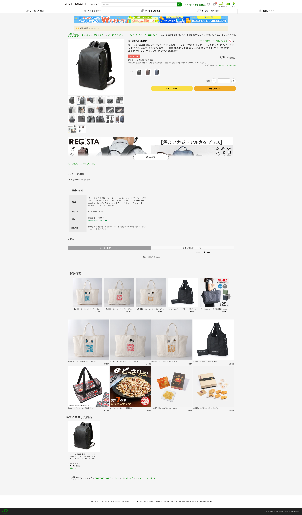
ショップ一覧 (104, 501)
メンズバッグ (127, 478)
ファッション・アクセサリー (93, 35)
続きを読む (151, 157)
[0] (214, 4)
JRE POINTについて (128, 501)
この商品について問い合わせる (215, 41)
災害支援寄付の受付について (91, 28)
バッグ (116, 478)
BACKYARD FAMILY (103, 478)
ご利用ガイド (93, 501)
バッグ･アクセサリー (117, 35)
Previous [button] (86, 67)
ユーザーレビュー (109, 248)
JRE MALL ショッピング (73, 35)
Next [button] (106, 67)
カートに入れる (172, 89)
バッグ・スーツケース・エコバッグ (143, 35)
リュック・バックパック (145, 478)
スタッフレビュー (192, 248)
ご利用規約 (158, 501)
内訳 (234, 65)
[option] (96, 67)
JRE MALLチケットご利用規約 (174, 501)
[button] (228, 296)
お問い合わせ (115, 501)
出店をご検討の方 (192, 501)
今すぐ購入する (215, 89)
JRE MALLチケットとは (145, 501)
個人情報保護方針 (206, 501)
